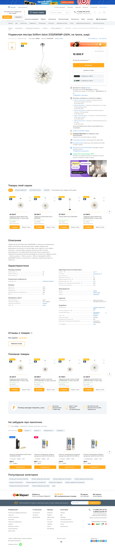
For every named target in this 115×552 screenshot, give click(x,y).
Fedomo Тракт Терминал (80, 115)
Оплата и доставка (59, 7)
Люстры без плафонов (55, 482)
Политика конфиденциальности (17, 512)
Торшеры (63, 517)
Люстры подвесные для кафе (40, 486)
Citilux (49, 526)
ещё (54, 486)
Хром (44, 305)
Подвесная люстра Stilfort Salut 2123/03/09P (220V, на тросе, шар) (19, 217)
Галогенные (96, 274)
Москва (88, 87)
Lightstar (49, 524)
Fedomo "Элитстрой (79, 100)
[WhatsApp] (101, 541)
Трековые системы (62, 23)
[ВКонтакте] (92, 541)
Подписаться (94, 502)
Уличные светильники (66, 521)
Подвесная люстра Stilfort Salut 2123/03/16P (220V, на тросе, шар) (92, 217)
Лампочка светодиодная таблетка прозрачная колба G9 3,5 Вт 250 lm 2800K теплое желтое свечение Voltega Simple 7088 (44, 455)
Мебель (43, 19)
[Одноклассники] (94, 541)
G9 (94, 272)
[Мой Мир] (96, 541)
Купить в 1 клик (89, 70)
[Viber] (103, 541)
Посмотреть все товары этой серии (63, 190)
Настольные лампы (98, 23)
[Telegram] (99, 541)
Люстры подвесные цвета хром (41, 479)
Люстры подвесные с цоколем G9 (35, 482)
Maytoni (49, 515)
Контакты (85, 7)
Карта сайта (11, 531)
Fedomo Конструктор (80, 110)
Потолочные (42, 23)
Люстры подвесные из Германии (74, 482)
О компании (93, 7)
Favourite (49, 521)
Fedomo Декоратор (79, 105)
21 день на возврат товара (81, 130)
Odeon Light (50, 517)
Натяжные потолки (48, 281)
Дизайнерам (103, 7)
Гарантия (11, 515)
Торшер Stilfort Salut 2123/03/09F (68, 216)
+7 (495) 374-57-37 (83, 12)
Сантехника (52, 19)
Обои (83, 19)
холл (103, 307)
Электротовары (63, 19)
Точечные (51, 23)
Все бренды (50, 528)
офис (94, 308)
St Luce (49, 519)
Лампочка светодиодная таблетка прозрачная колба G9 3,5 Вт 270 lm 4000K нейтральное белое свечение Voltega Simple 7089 (94, 455)
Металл (45, 303)
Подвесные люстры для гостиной (19, 486)
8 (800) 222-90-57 (100, 512)
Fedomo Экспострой (79, 120)
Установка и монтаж (79, 140)
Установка (70, 7)
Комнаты (90, 19)
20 (94, 310)
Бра (16, 23)
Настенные (23, 23)
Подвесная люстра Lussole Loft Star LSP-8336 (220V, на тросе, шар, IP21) (69, 379)
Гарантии (78, 7)
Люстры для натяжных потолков (18, 479)
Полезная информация (15, 521)
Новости (10, 524)
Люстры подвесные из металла (62, 479)
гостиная (95, 307)
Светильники (64, 526)
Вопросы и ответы (13, 526)
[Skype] (106, 541)
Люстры (10, 23)
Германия (96, 294)
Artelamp (49, 512)
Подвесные (32, 23)
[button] (109, 211)
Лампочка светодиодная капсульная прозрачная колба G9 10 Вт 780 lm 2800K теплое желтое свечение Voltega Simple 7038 (69, 455)
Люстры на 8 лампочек (16, 482)
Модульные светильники (83, 23)
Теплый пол (75, 19)
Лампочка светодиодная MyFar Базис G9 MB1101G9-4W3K (20, 455)
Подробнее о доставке (80, 95)
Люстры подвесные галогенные (84, 479)
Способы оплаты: (78, 143)
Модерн (95, 315)
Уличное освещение (31, 19)
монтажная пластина (96, 313)
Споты (71, 23)
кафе (100, 307)
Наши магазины (13, 528)
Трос (94, 324)
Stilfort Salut (96, 292)
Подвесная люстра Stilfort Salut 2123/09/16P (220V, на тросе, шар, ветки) (92, 379)
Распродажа (102, 19)
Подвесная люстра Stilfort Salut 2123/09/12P (43, 217)
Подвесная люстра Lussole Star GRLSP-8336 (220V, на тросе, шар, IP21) (45, 379)
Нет (94, 281)
